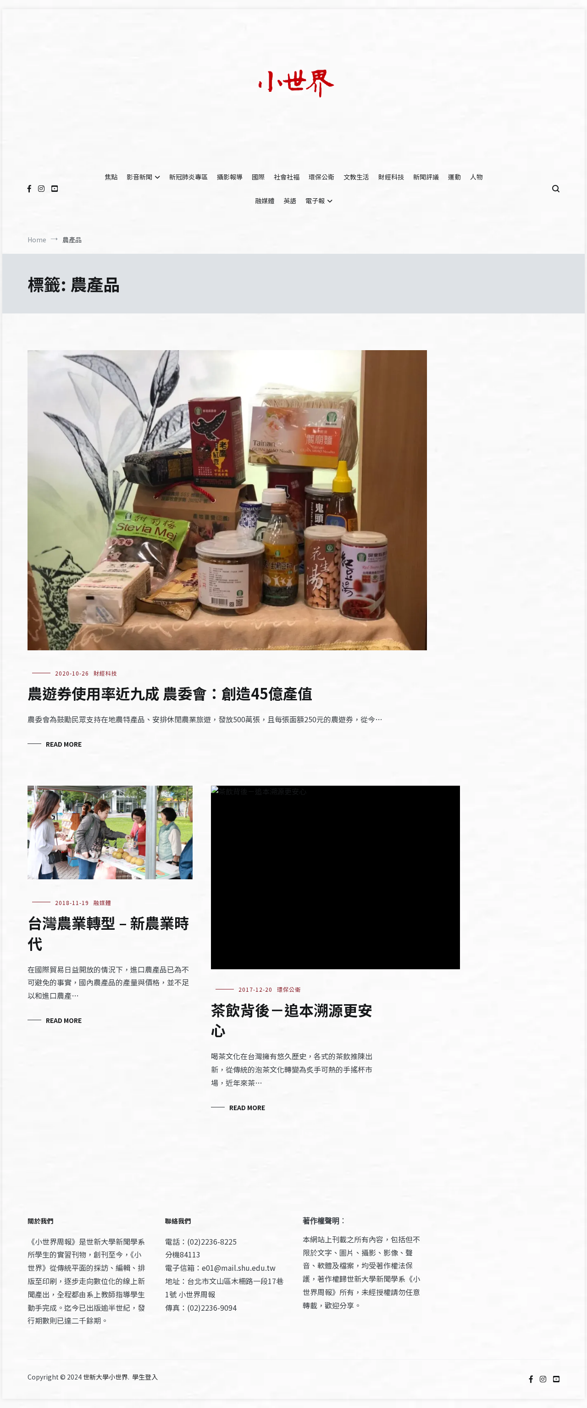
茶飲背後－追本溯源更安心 (291, 1020)
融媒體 (264, 200)
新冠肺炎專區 (188, 176)
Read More (64, 744)
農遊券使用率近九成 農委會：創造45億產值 (170, 693)
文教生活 (356, 176)
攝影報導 (230, 176)
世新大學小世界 (105, 1376)
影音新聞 (139, 176)
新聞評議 (426, 176)
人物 (476, 176)
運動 (454, 176)
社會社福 (286, 176)
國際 (258, 176)
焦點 (111, 176)
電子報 (315, 200)
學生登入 (145, 1376)
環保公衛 (321, 176)
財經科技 (391, 176)
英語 (289, 200)
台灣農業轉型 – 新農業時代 (108, 933)
